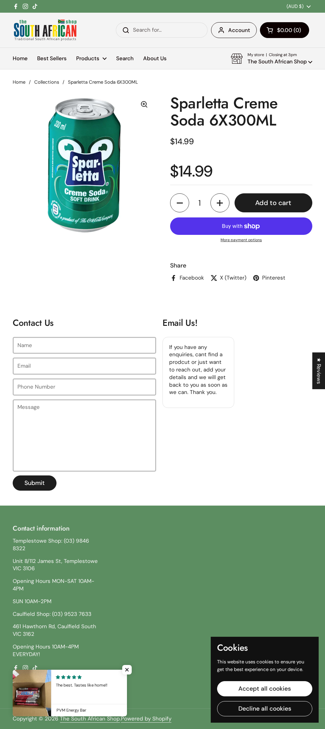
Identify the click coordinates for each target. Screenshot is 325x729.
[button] (284, 30)
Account (239, 30)
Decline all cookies (264, 709)
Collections (46, 82)
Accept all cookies (264, 689)
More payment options (241, 239)
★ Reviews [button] (318, 371)
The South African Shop (90, 718)
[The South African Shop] (45, 30)
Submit (34, 483)
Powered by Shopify (146, 718)
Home (19, 82)
